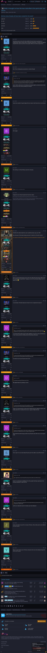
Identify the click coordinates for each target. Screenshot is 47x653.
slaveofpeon (7, 583)
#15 (45, 425)
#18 (45, 497)
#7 (45, 192)
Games (14, 597)
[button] (12, 1)
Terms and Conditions (5, 645)
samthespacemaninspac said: (19, 500)
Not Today (38, 650)
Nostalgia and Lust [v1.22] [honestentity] (17, 596)
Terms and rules (30, 651)
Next (6, 36)
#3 (45, 76)
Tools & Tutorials (14, 593)
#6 (45, 167)
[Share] (44, 39)
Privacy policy (3, 643)
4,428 (10, 222)
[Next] (10, 61)
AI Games (15, 588)
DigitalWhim (7, 588)
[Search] (42, 1)
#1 (45, 39)
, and (20, 63)
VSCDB (6, 593)
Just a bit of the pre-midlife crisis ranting (14, 582)
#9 (45, 275)
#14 (45, 400)
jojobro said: (16, 378)
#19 (45, 522)
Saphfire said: (16, 475)
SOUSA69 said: (16, 328)
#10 (45, 300)
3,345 (10, 267)
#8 (45, 230)
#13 (45, 375)
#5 (45, 128)
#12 (45, 350)
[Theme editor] (45, 1)
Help (2, 647)
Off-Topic (15, 583)
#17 (45, 472)
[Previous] (2, 61)
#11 (45, 325)
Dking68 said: (16, 353)
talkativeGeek (30, 629)
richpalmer (41, 586)
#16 (45, 450)
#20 (45, 547)
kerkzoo (3, 12)
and (21, 72)
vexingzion (6, 597)
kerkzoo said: (16, 78)
